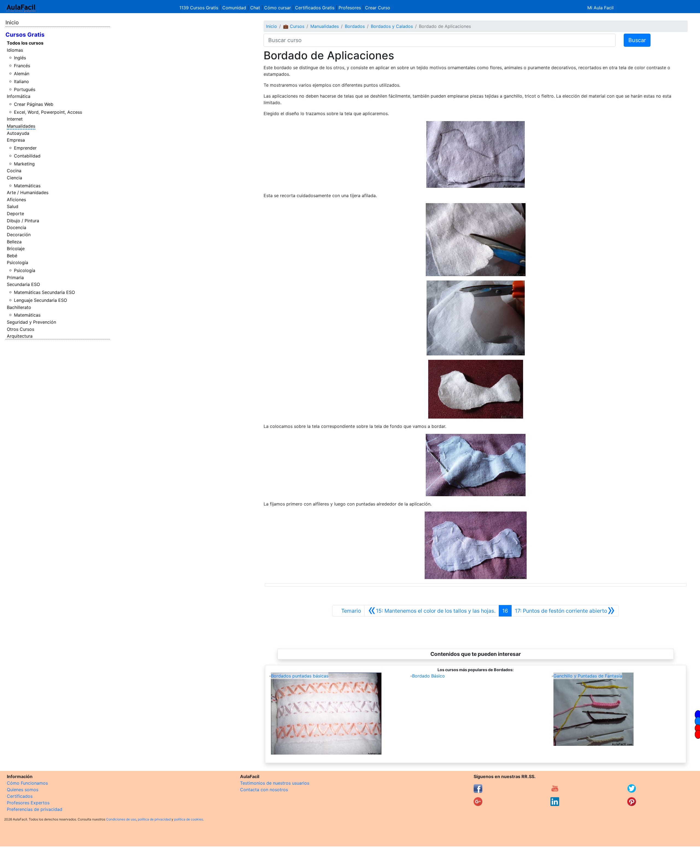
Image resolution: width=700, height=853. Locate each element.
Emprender (25, 148)
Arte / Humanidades (27, 192)
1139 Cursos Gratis (199, 7)
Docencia (16, 227)
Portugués (24, 89)
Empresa (16, 140)
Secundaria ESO (23, 284)
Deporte (15, 213)
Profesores (350, 7)
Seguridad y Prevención (31, 322)
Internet (15, 119)
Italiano (21, 81)
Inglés (20, 57)
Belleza (14, 241)
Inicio (12, 22)
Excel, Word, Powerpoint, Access (48, 112)
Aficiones (16, 199)
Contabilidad (27, 156)
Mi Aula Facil (600, 7)
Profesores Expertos (28, 802)
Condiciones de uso (121, 819)
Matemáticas (27, 185)
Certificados (20, 796)
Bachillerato (19, 307)
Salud (12, 206)
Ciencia (14, 177)
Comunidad (234, 7)
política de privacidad (154, 819)
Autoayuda (18, 133)
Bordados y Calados (392, 26)
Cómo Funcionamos (27, 783)
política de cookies (188, 819)
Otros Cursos (20, 329)
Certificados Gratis (314, 7)
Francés (22, 65)
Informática (18, 96)
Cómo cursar (277, 7)
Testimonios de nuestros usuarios (274, 783)
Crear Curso (377, 7)
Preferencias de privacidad (34, 809)
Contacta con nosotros (264, 789)
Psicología (17, 262)
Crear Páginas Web (33, 104)
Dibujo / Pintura (23, 220)
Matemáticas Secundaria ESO (44, 292)
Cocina (14, 170)
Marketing (24, 163)
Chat (255, 7)
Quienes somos (22, 789)
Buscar (637, 40)
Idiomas (15, 50)
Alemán (21, 73)
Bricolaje (16, 248)
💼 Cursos (293, 26)
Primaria (15, 277)
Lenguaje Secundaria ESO (40, 300)
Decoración (19, 234)
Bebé (12, 255)
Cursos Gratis (25, 34)
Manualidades (21, 126)
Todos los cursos (25, 43)
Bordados (355, 26)
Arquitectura (20, 336)
